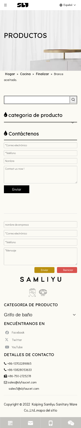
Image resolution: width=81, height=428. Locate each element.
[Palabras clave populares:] (73, 99)
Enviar (16, 189)
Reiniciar (68, 270)
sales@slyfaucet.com (22, 382)
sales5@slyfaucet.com (24, 388)
